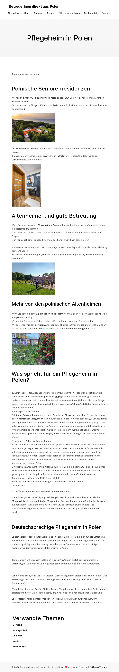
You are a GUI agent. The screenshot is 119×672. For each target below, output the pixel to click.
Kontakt (50, 13)
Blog (26, 13)
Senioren (106, 13)
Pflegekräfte (19, 501)
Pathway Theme (98, 667)
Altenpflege (14, 13)
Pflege (58, 396)
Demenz (38, 13)
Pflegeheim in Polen (69, 13)
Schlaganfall (91, 13)
